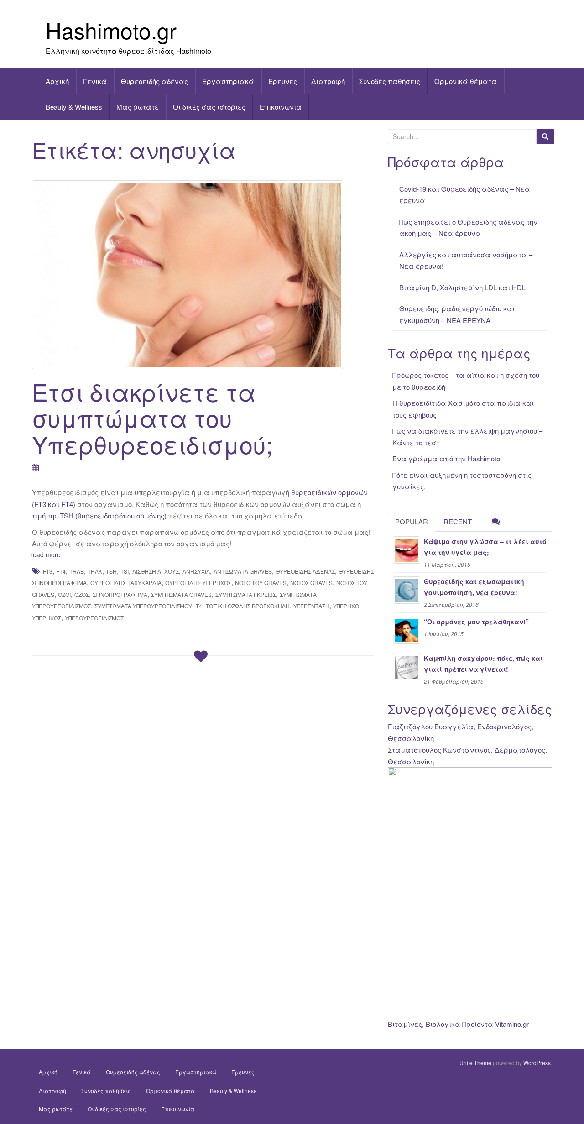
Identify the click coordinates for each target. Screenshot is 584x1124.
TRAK (95, 571)
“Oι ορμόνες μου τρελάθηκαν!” (476, 621)
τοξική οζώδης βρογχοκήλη (248, 606)
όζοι (64, 594)
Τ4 (199, 606)
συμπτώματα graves (181, 594)
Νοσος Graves (311, 582)
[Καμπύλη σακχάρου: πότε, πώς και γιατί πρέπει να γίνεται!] (406, 666)
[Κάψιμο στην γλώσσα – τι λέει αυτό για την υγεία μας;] (406, 550)
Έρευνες (282, 81)
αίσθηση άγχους (155, 571)
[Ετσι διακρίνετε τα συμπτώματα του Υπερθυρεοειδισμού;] (203, 274)
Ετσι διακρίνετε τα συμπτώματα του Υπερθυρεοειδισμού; (152, 417)
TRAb (76, 571)
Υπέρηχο (346, 606)
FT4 (61, 571)
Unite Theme (475, 1062)
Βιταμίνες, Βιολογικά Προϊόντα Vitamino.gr (458, 1024)
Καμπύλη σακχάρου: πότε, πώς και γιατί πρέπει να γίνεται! (483, 663)
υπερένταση (311, 606)
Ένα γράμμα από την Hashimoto (446, 458)
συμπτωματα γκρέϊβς (245, 594)
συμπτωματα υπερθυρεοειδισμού (143, 606)
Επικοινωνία (281, 106)
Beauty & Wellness (74, 106)
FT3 (47, 571)
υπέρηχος (46, 618)
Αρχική (57, 81)
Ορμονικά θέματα (465, 81)
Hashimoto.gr (111, 30)
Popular (411, 521)
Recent (457, 521)
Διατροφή (328, 81)
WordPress (537, 1062)
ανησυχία (196, 571)
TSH (111, 571)
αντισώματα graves (243, 571)
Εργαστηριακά (228, 81)
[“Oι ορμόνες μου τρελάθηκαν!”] (406, 630)
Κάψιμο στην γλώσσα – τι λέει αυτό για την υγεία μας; (485, 547)
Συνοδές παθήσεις (389, 81)
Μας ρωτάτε (137, 106)
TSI (124, 571)
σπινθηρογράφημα (120, 594)
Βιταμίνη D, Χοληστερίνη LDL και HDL (462, 287)
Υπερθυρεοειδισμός (94, 618)
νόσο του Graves (261, 582)
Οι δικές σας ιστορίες (209, 106)
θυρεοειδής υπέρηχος (198, 582)
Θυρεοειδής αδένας (154, 81)
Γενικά (95, 81)
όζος (81, 594)
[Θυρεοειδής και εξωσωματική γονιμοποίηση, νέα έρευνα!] (406, 590)
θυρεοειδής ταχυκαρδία (126, 582)
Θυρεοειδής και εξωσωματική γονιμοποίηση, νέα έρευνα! (474, 587)
